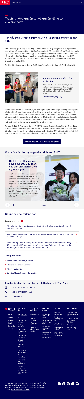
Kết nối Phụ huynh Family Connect (20, 261)
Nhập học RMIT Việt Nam (21, 346)
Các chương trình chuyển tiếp (22, 331)
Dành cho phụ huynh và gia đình (47, 321)
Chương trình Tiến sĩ (58, 328)
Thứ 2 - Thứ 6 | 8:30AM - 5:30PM (23, 287)
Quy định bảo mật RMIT (57, 65)
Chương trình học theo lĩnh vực (22, 315)
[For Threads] (63, 384)
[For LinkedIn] (72, 384)
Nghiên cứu (58, 308)
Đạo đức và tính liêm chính (59, 324)
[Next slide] (76, 205)
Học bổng (21, 357)
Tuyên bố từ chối (35, 383)
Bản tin (10, 314)
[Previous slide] (7, 205)
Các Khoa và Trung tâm (46, 333)
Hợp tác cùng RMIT (71, 328)
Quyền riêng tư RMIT (29, 65)
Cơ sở (10, 323)
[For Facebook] (59, 384)
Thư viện (11, 320)
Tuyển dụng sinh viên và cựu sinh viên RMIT (72, 314)
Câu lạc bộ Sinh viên (33, 319)
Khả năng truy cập (22, 385)
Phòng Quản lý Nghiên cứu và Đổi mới (59, 333)
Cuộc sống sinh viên (34, 309)
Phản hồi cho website (37, 385)
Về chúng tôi (46, 337)
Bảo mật (12, 385)
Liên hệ (10, 329)
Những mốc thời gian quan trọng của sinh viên (22, 371)
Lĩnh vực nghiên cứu (58, 313)
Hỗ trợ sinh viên (33, 324)
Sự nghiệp (11, 326)
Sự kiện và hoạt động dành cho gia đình (21, 273)
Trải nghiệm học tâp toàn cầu (22, 352)
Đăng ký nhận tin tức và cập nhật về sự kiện (42, 142)
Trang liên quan (13, 255)
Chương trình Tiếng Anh (22, 336)
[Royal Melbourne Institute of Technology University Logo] (5, 2)
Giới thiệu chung (45, 309)
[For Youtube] (77, 384)
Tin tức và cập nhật (14, 269)
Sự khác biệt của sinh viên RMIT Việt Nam (72, 320)
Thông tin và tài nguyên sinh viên (19, 265)
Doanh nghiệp (72, 308)
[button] (16, 2)
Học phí (20, 366)
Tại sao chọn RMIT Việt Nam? (46, 315)
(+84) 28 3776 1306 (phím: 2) (21, 292)
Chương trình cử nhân (22, 321)
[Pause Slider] (14, 205)
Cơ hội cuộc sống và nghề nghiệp (34, 329)
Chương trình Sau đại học (22, 325)
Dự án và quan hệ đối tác (58, 318)
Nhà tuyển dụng (72, 325)
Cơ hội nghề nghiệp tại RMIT (46, 328)
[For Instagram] (68, 384)
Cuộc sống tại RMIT (34, 315)
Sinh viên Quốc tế (21, 341)
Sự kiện (10, 317)
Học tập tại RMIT (21, 309)
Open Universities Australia (20, 390)
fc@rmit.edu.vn (16, 296)
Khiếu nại (8, 387)
